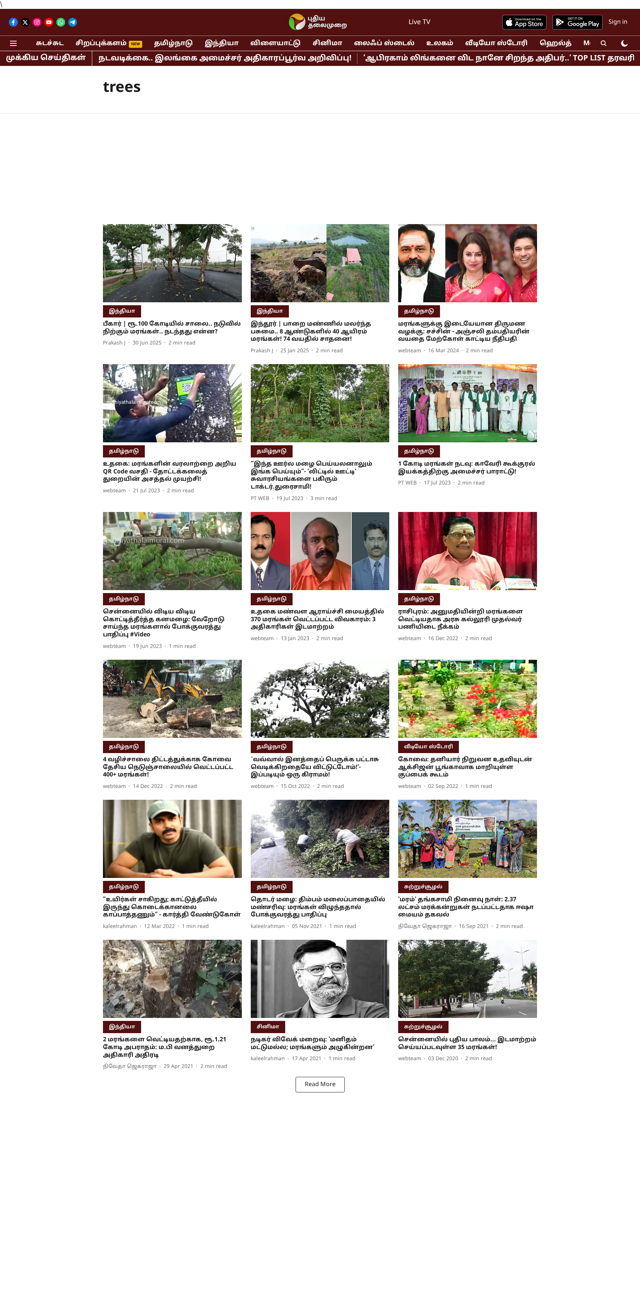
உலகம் (439, 43)
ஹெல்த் (555, 43)
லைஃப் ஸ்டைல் (384, 43)
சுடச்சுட (50, 43)
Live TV (419, 22)
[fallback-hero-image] (172, 263)
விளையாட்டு (275, 43)
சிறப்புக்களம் (101, 43)
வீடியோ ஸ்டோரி (496, 43)
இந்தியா (222, 43)
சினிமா (327, 43)
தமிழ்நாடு (173, 43)
